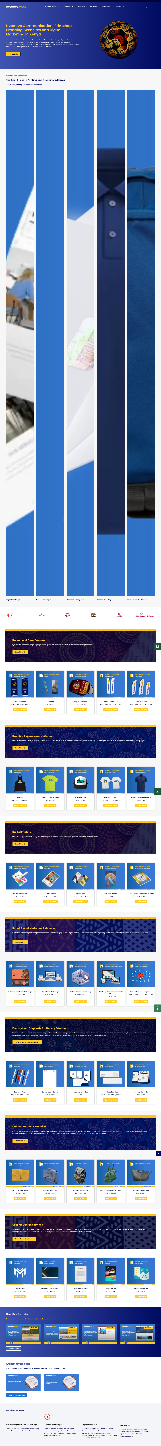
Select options (20, 710)
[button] (145, 6)
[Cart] (152, 6)
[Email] (157, 791)
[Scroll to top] (158, 1153)
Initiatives (106, 6)
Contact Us (119, 6)
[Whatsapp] (157, 1008)
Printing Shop (50, 6)
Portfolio (93, 6)
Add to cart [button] (50, 710)
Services (67, 6)
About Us (81, 6)
